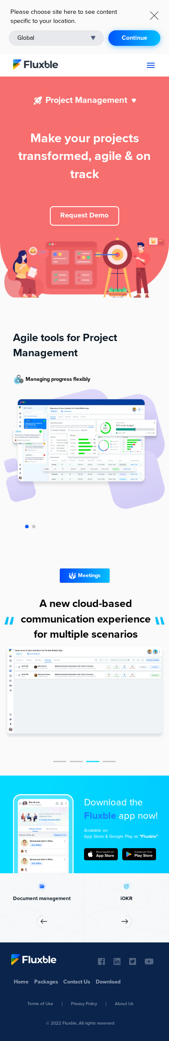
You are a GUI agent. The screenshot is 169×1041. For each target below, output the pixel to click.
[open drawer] (150, 65)
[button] (56, 38)
